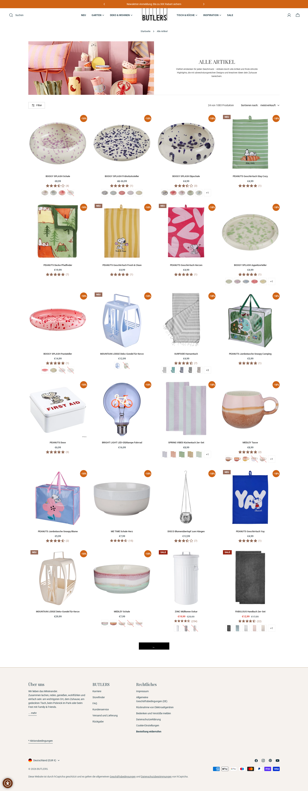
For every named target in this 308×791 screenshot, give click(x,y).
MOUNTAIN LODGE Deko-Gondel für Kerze (122, 353)
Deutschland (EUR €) (44, 760)
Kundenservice (101, 709)
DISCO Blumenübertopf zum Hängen (186, 531)
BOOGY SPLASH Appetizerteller (250, 265)
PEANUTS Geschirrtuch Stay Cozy (250, 176)
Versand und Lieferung (105, 715)
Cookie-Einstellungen (147, 725)
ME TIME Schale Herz (122, 531)
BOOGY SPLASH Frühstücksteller (122, 176)
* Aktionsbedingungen (40, 740)
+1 (207, 192)
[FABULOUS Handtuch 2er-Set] (250, 577)
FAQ (95, 703)
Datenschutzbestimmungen (156, 776)
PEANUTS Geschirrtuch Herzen (186, 265)
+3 (207, 370)
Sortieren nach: (249, 105)
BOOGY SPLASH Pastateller (57, 353)
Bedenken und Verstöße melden (153, 713)
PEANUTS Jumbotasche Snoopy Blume (58, 531)
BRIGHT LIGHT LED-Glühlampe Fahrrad (122, 442)
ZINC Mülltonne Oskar (186, 611)
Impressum (142, 691)
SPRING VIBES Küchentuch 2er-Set (186, 442)
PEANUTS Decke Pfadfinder (57, 265)
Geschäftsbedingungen (123, 776)
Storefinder (99, 697)
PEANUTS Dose (58, 442)
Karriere (97, 691)
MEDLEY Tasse (250, 442)
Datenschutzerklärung (148, 719)
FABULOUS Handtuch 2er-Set (250, 611)
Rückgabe (98, 721)
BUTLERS (42, 768)
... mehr (32, 713)
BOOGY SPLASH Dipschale (186, 176)
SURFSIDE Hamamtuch (186, 353)
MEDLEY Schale (122, 611)
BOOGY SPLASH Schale (58, 176)
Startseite (145, 31)
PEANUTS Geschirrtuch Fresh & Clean (122, 265)
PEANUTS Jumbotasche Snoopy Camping (250, 353)
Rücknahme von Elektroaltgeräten (155, 707)
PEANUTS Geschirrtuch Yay (250, 531)
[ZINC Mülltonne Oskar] (186, 577)
